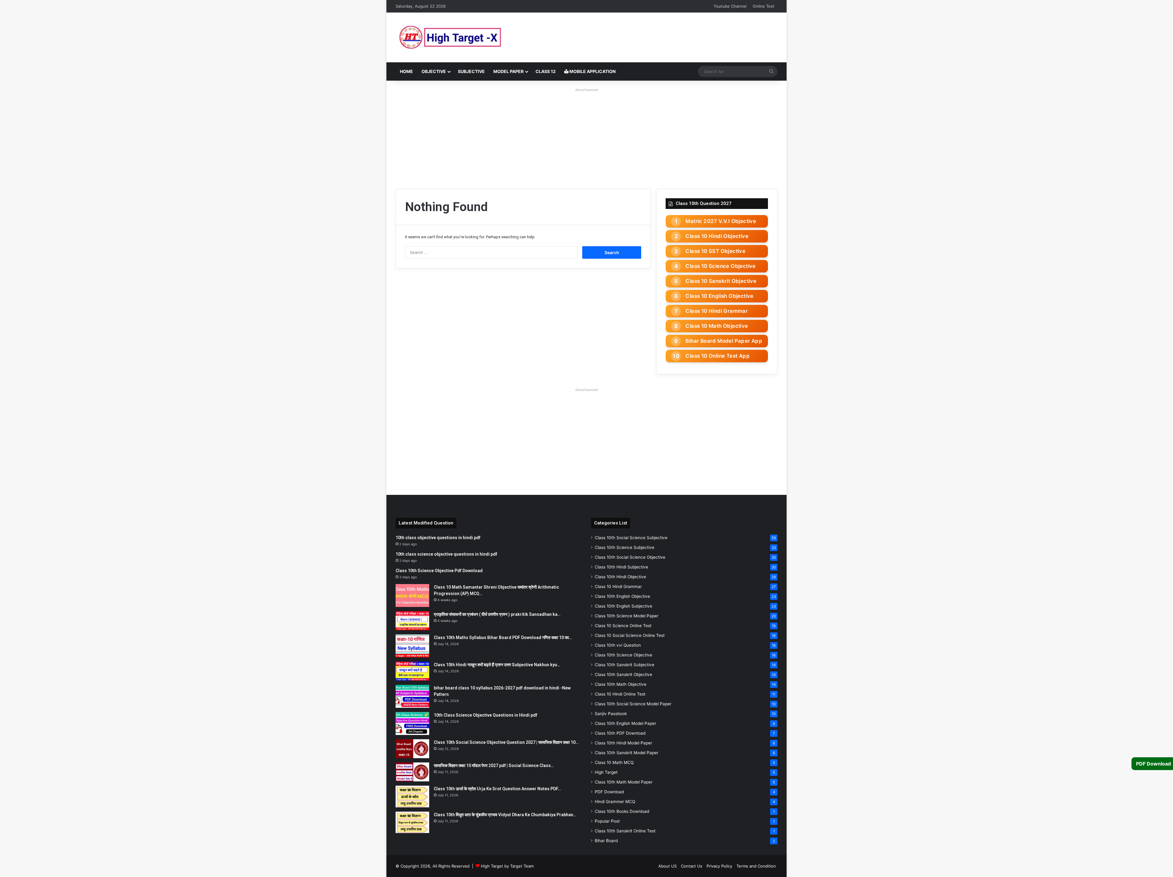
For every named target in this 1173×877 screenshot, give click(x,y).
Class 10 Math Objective (716, 326)
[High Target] (472, 37)
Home (406, 71)
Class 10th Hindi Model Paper (623, 742)
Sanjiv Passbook (611, 713)
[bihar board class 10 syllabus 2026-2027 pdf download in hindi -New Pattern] (412, 696)
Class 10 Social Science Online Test (630, 635)
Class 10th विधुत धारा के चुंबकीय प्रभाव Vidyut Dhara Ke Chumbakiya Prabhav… (505, 814)
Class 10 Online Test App (717, 356)
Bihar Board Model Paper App (723, 341)
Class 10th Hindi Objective (620, 576)
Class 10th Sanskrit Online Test (625, 830)
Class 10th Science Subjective (624, 547)
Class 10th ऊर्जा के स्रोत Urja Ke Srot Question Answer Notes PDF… (497, 788)
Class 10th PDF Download (620, 733)
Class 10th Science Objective (623, 654)
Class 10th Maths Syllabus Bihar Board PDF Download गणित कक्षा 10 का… (503, 637)
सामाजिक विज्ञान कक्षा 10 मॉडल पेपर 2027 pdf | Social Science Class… (494, 765)
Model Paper (508, 71)
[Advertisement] (586, 137)
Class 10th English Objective (622, 596)
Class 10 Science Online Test (623, 625)
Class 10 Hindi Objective (716, 236)
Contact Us (691, 866)
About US (667, 866)
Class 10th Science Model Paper (626, 615)
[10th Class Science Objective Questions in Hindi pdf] (412, 723)
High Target (606, 772)
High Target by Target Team (507, 866)
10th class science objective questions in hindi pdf (446, 554)
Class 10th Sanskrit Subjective (624, 664)
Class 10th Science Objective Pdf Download (439, 570)
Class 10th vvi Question (618, 645)
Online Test (763, 6)
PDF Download (609, 791)
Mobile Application (592, 71)
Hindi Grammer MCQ (615, 801)
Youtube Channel (730, 6)
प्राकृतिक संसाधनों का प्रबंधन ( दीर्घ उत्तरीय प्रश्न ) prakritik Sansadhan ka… (497, 614)
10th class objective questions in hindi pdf (438, 537)
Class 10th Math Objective (620, 684)
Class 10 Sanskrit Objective (720, 281)
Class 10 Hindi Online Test (620, 694)
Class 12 (545, 71)
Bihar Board (606, 840)
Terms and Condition (756, 866)
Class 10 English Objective (719, 296)
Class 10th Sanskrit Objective (623, 674)
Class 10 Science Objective (720, 266)
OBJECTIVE (434, 71)
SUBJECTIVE (471, 71)
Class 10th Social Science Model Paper (633, 703)
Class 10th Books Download (622, 811)
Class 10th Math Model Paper (623, 782)
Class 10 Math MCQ (614, 762)
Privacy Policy (719, 866)
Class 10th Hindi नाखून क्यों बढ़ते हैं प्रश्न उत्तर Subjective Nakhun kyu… (497, 664)
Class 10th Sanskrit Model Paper (626, 752)
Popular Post (607, 821)
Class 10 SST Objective (715, 251)
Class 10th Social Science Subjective (631, 537)
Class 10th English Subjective (623, 606)
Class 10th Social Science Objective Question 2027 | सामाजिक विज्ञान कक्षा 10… (506, 742)
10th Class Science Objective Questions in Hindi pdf (485, 715)
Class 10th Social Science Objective (630, 557)
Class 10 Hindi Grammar (716, 311)
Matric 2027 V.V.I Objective (720, 221)
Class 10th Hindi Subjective (621, 567)
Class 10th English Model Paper (625, 723)
